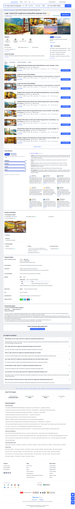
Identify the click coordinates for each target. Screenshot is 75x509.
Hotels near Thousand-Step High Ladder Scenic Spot (40, 437)
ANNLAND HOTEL (41, 421)
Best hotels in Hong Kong (19, 449)
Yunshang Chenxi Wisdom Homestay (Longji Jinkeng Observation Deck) (18, 428)
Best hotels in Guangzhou (57, 449)
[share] (73, 498)
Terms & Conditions (29, 471)
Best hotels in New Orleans (18, 453)
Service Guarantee (7, 467)
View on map (52, 58)
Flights (21, 1)
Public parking (8, 216)
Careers (27, 469)
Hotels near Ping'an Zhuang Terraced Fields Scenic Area (15, 433)
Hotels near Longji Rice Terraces (32, 433)
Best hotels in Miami (9, 453)
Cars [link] (29, 1)
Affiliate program (52, 469)
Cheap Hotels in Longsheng (10, 444)
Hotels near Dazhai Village (10, 440)
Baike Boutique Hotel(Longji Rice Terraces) (47, 410)
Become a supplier (52, 475)
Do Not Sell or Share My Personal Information (34, 475)
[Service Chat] (73, 502)
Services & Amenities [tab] (21, 62)
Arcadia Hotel (48, 421)
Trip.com (17, 388)
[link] (52, 2)
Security (50, 477)
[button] (32, 2)
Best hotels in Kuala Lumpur (28, 451)
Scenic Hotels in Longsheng (32, 444)
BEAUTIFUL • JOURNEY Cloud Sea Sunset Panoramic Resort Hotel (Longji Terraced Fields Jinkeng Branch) (24, 419)
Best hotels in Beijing (48, 449)
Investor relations (52, 465)
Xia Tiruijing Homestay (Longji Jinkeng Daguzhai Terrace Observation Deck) (45, 428)
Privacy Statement (29, 473)
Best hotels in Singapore (17, 451)
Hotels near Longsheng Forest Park (11, 435)
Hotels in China (26, 388)
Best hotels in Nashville (28, 453)
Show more (6, 57)
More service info (7, 469)
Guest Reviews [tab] (12, 62)
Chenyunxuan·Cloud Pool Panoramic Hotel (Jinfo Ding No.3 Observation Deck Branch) (20, 417)
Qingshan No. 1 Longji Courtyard (39, 412)
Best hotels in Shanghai (9, 449)
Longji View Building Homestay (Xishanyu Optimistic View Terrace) (30, 426)
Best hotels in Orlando (46, 453)
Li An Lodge (7, 426)
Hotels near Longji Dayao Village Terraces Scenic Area (58, 435)
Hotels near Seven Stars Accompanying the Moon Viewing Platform (17, 437)
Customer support (7, 465)
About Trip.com (29, 465)
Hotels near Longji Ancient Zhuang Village (58, 437)
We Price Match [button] (57, 15)
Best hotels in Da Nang (30, 456)
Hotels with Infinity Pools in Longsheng (45, 444)
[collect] (73, 494)
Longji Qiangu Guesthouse (45, 407)
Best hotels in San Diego (55, 451)
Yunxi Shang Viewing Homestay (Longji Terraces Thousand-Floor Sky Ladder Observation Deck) (22, 424)
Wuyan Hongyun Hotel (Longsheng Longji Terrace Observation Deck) (53, 424)
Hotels (21, 388)
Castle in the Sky (14, 426)
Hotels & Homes (14, 1)
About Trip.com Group (30, 477)
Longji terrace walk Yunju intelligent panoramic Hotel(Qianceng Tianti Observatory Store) (21, 421)
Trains (25, 1)
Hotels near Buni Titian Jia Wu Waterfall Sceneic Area (48, 433)
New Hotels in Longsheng (21, 444)
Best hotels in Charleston (9, 456)
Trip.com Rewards (52, 467)
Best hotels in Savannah (55, 453)
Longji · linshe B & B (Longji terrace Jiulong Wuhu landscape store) (25, 13)
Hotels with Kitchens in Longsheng (59, 444)
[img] (17, 26)
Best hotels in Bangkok (39, 449)
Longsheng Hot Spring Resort (34, 414)
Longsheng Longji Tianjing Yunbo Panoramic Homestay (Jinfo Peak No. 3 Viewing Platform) (22, 410)
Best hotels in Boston (38, 453)
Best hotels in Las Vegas (29, 449)
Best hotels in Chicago (46, 451)
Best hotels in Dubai (37, 451)
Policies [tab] (29, 62)
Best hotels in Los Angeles (20, 456)
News (27, 467)
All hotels (51, 473)
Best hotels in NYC (8, 451)
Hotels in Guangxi (33, 388)
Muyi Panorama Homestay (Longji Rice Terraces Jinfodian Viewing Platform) (19, 412)
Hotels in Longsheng (41, 388)
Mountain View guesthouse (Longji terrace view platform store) (16, 414)
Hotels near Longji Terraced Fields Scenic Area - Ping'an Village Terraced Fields (33, 435)
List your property (52, 471)
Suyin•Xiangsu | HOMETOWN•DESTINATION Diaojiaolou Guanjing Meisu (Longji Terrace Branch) (22, 407)
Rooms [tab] (5, 62)
